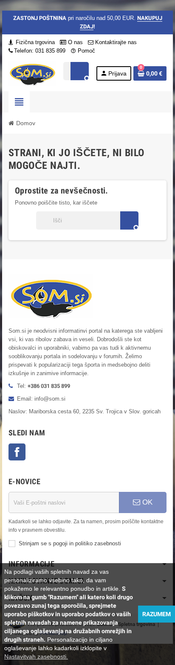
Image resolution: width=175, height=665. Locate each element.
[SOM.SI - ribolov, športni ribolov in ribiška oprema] (32, 73)
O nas (74, 42)
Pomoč (83, 51)
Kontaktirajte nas (115, 42)
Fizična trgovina (34, 42)
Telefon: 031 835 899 (39, 51)
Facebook (16, 451)
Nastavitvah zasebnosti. (36, 656)
